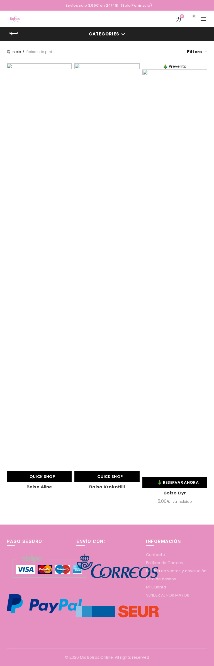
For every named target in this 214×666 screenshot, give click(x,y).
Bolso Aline (39, 486)
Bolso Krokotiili (107, 486)
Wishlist (182, 16)
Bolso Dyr (175, 493)
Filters (194, 51)
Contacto (155, 554)
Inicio (16, 51)
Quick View (67, 78)
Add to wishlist (67, 68)
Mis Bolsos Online (96, 657)
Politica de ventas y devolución (176, 571)
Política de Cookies (164, 563)
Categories (104, 34)
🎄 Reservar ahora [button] (178, 482)
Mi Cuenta (156, 587)
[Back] (14, 33)
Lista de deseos (161, 579)
